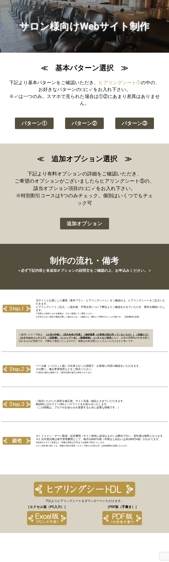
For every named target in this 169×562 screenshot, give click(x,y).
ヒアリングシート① (119, 82)
